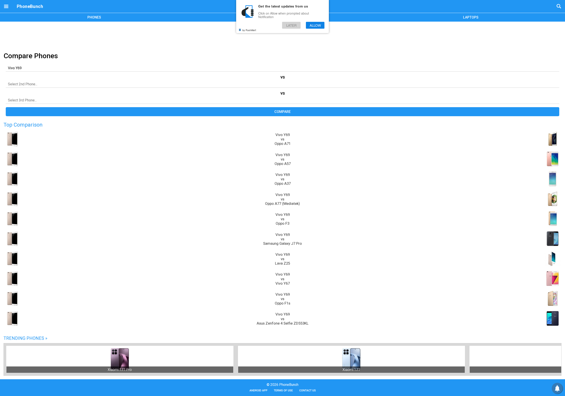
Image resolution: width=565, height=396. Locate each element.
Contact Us (307, 390)
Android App (258, 390)
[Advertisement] (282, 36)
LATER (291, 25)
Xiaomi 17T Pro (120, 370)
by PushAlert (249, 30)
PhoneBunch (30, 6)
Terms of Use (283, 390)
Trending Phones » (25, 338)
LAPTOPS (470, 17)
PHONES (94, 17)
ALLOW (315, 25)
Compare (282, 112)
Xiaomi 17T (351, 370)
